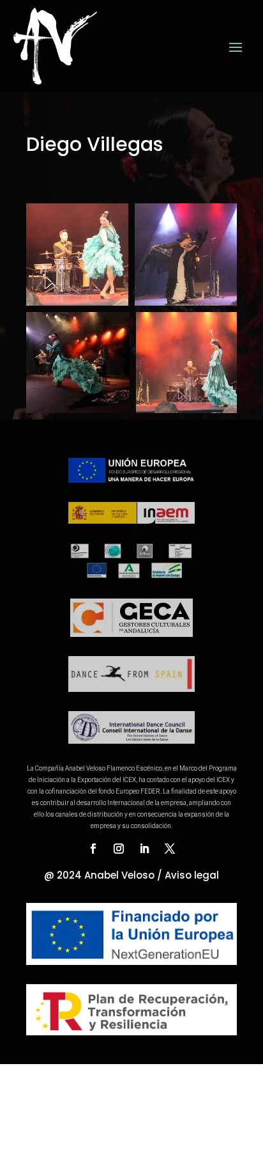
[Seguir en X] (170, 848)
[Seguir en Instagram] (119, 848)
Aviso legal (192, 875)
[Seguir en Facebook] (93, 848)
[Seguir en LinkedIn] (144, 848)
